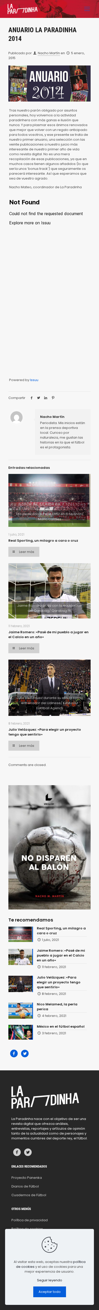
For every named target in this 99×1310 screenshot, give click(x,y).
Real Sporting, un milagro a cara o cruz (43, 540)
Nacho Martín (49, 53)
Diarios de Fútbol (25, 1186)
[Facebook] (13, 1053)
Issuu (34, 380)
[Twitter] (24, 1053)
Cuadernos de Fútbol (28, 1195)
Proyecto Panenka (26, 1177)
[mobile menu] (87, 9)
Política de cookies (27, 1228)
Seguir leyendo (49, 1280)
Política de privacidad (29, 1220)
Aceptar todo (50, 1291)
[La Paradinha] (23, 9)
